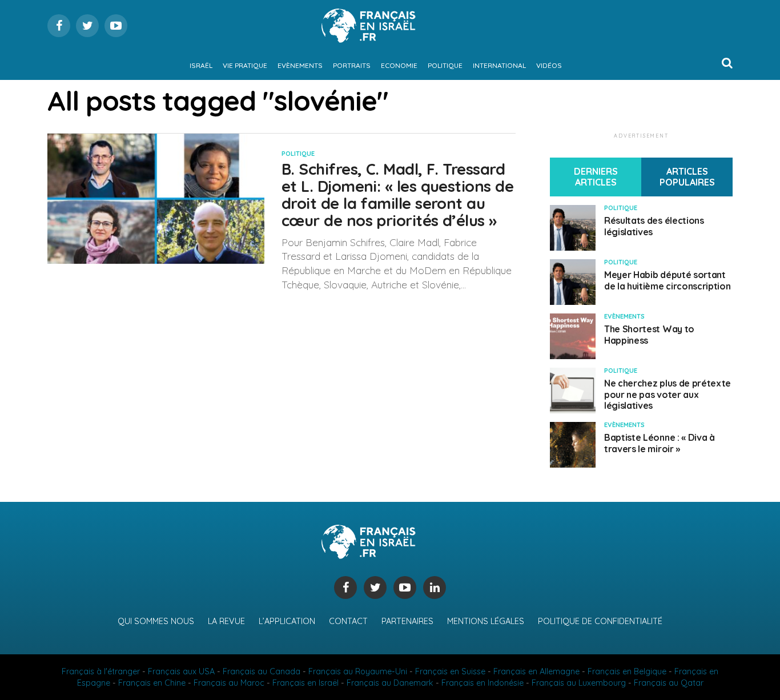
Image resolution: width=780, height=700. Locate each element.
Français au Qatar (668, 683)
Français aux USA (181, 671)
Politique (445, 65)
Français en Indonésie (482, 683)
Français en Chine (152, 683)
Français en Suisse (450, 671)
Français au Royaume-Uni (357, 671)
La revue (226, 621)
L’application (287, 621)
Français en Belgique (627, 671)
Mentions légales (485, 621)
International (499, 65)
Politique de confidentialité (600, 621)
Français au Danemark (390, 683)
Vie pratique (245, 65)
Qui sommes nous (156, 621)
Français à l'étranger (101, 671)
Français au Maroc (229, 683)
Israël (201, 65)
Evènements (300, 65)
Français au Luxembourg (579, 683)
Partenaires (407, 621)
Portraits (352, 65)
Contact (348, 621)
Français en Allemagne (536, 671)
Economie (399, 65)
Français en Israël (305, 683)
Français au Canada (261, 671)
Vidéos (549, 65)
